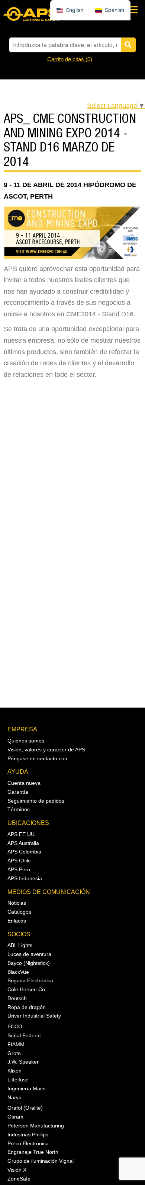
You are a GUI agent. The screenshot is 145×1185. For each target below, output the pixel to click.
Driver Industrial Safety (34, 1016)
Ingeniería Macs (26, 1088)
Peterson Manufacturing (35, 1126)
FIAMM (16, 1044)
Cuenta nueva (24, 783)
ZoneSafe (18, 1179)
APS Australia (23, 843)
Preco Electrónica (28, 1143)
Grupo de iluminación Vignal (40, 1161)
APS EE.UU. (21, 834)
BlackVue (18, 972)
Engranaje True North (32, 1152)
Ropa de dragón (26, 1007)
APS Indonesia (24, 878)
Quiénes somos (25, 741)
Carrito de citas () (69, 59)
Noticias (16, 903)
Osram (15, 1117)
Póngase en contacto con (37, 758)
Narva (14, 1097)
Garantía (17, 792)
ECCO (14, 1026)
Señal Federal (24, 1035)
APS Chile (19, 861)
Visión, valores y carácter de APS (46, 750)
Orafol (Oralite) (25, 1108)
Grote (14, 1053)
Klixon (14, 1071)
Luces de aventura (29, 954)
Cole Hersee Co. (26, 989)
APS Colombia (24, 852)
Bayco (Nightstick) (28, 963)
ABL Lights (19, 945)
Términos (18, 809)
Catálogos (19, 912)
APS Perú (18, 869)
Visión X (16, 1170)
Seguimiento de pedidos (35, 801)
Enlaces (16, 921)
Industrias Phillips (27, 1134)
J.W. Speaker (23, 1062)
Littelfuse (18, 1080)
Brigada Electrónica (30, 980)
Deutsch (17, 998)
